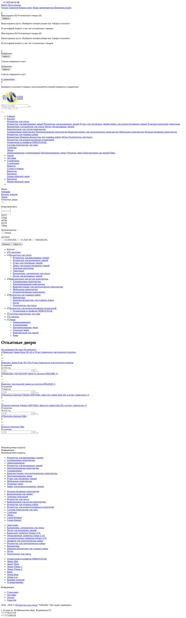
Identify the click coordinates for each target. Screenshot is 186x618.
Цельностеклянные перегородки (161, 132)
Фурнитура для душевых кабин (22, 134)
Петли (65, 137)
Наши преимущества (43, 7)
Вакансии (12, 171)
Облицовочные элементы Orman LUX (26, 535)
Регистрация (14, 5)
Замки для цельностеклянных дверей (129, 124)
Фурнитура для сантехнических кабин (26, 543)
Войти (4, 5)
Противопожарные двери (53, 153)
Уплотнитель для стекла (80, 137)
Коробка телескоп (16, 579)
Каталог (11, 119)
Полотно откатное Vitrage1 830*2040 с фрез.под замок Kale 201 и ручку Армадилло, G (44, 405)
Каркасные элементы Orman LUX (24, 533)
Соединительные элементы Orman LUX (27, 538)
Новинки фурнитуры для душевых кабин (40, 137)
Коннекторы (13, 137)
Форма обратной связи (18, 176)
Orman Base (12, 574)
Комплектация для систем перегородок (26, 129)
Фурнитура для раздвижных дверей (61, 124)
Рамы (112, 153)
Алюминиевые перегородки (21, 132)
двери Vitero (13, 564)
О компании (13, 160)
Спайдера (12, 147)
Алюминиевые (32, 153)
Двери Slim (12, 561)
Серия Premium (14, 517)
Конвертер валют (62, 7)
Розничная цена (9, 206)
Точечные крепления (158, 124)
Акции (10, 155)
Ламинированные (16, 153)
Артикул (5, 237)
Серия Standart (14, 520)
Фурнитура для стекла (18, 121)
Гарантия (13, 7)
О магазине (15, 252)
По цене (19, 349)
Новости (11, 166)
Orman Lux (12, 577)
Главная (11, 116)
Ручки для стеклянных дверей (95, 124)
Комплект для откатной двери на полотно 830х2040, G (28, 384)
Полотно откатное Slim (12, 426)
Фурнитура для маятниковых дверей (25, 124)
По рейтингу (30, 349)
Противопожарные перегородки (52, 132)
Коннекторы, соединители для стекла (25, 126)
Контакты (12, 173)
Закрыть (6, 18)
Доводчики (174, 124)
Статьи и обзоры (15, 168)
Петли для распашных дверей (59, 126)
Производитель (8, 230)
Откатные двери (75, 153)
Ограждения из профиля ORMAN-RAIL (27, 142)
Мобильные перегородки (132, 132)
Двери (10, 150)
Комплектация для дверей (96, 153)
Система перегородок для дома (22, 145)
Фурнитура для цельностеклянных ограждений (30, 139)
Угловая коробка (15, 582)
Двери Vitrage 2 (14, 569)
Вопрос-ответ (25, 7)
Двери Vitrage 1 (14, 566)
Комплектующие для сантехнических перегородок (93, 132)
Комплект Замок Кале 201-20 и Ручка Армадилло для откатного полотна (37, 362)
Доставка (11, 158)
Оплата (4, 7)
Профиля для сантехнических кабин (25, 541)
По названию (7, 349)
